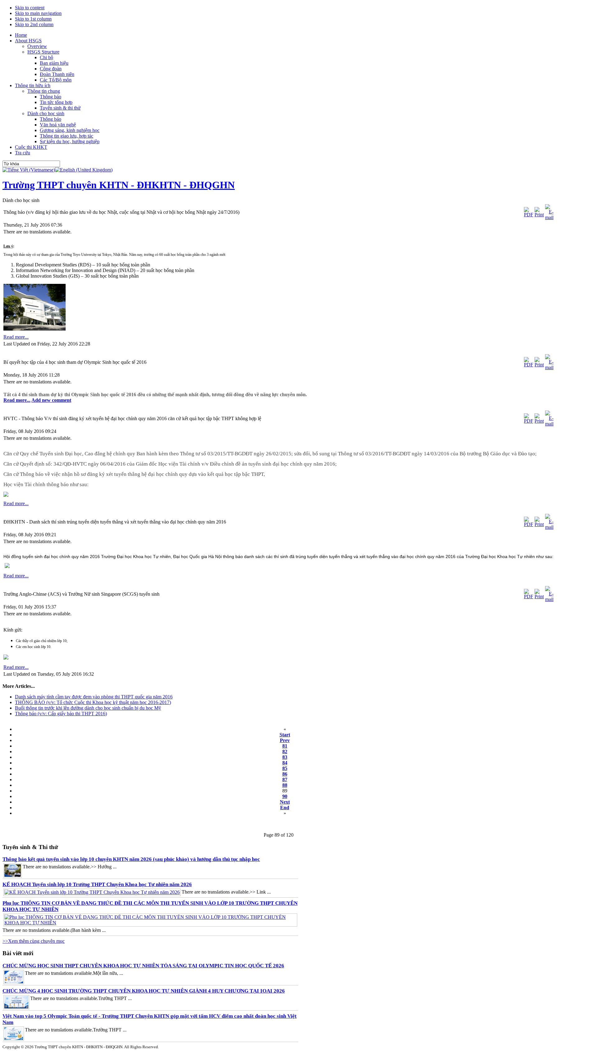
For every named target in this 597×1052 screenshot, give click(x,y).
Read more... (16, 337)
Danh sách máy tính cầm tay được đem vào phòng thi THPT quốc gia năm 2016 (94, 696)
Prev (285, 740)
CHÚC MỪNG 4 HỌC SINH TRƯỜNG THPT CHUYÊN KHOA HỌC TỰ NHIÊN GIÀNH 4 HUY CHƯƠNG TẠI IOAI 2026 (143, 991)
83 (284, 757)
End (284, 807)
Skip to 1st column (33, 18)
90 (284, 796)
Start (285, 734)
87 (284, 779)
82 (284, 751)
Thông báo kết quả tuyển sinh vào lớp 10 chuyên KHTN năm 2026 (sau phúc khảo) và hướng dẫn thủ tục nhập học (131, 859)
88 (284, 785)
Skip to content (29, 7)
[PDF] (528, 214)
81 (284, 746)
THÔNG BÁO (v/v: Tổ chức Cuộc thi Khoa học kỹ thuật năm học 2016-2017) (93, 702)
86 (284, 774)
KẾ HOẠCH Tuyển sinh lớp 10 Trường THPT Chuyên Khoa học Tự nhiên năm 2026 (97, 884)
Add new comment (51, 400)
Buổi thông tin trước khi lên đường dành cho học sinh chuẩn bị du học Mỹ (88, 708)
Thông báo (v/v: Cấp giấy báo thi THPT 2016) (61, 713)
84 (284, 762)
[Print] (539, 214)
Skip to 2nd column (34, 24)
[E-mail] (549, 217)
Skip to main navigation (38, 13)
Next (285, 802)
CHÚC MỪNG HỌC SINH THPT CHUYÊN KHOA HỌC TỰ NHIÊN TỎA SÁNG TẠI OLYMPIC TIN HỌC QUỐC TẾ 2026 (143, 966)
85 (284, 768)
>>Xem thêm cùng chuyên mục (33, 941)
